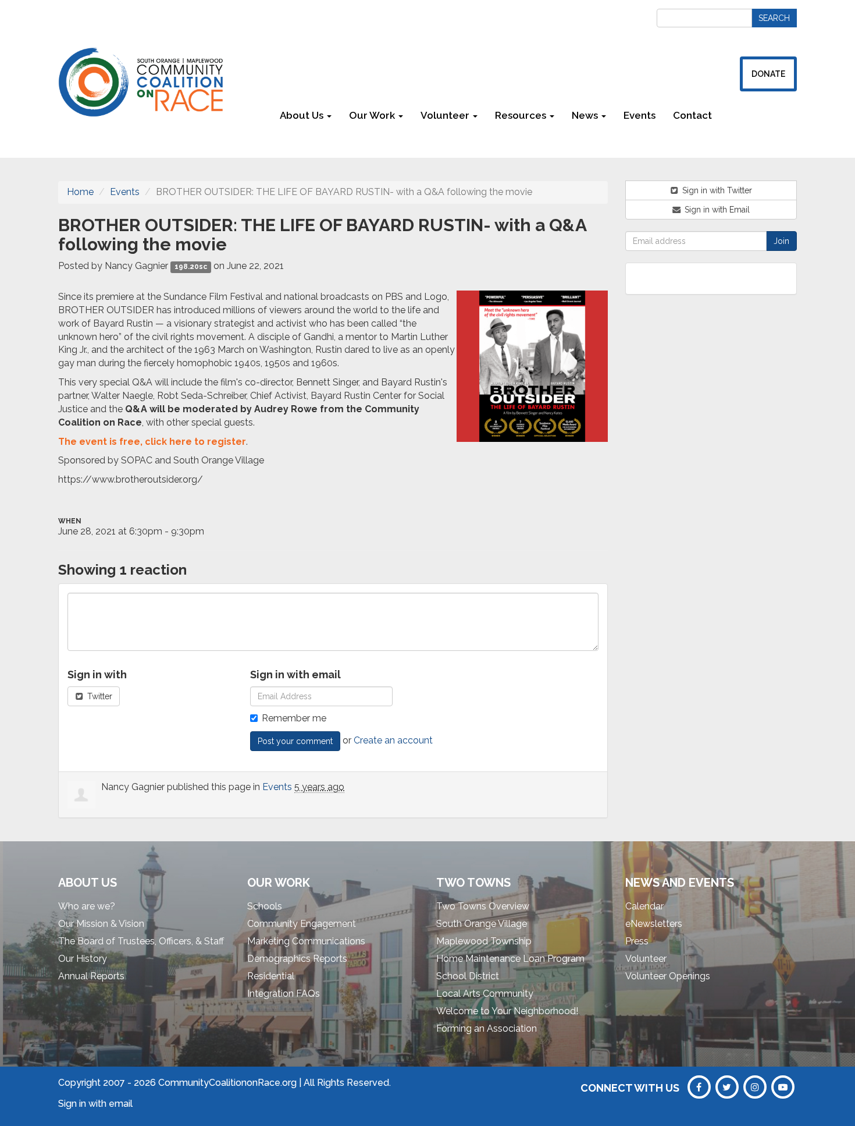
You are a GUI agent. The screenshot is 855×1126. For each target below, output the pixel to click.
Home (80, 191)
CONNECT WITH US (629, 1088)
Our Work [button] (373, 115)
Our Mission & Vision (101, 923)
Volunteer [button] (446, 115)
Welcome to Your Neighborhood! (507, 1011)
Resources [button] (521, 115)
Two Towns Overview (482, 906)
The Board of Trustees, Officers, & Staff (141, 941)
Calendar (644, 906)
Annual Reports (91, 976)
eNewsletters (653, 923)
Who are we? (86, 906)
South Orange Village (481, 923)
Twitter (98, 696)
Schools (264, 906)
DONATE (768, 74)
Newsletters (758, 115)
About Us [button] (303, 115)
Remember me (294, 718)
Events (640, 115)
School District (467, 976)
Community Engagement (301, 923)
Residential (270, 976)
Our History (82, 958)
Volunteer (646, 958)
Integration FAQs (283, 993)
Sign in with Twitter (716, 190)
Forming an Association (486, 1028)
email (121, 1103)
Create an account (393, 740)
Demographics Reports (297, 958)
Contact (692, 115)
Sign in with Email (716, 209)
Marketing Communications (306, 941)
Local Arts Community (484, 993)
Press (637, 941)
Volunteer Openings (667, 976)
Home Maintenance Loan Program (510, 958)
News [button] (586, 115)
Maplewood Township (484, 941)
